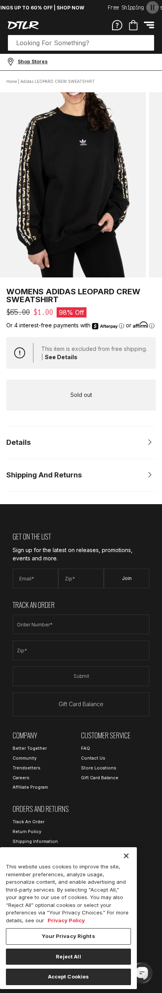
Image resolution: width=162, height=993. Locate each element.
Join (127, 578)
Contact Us (93, 758)
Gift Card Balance (81, 704)
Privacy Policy (66, 920)
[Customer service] (117, 24)
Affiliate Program (30, 787)
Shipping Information (35, 841)
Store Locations (98, 768)
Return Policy (27, 831)
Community (25, 758)
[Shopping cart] (133, 25)
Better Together (30, 748)
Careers (21, 777)
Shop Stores (33, 61)
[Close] (126, 856)
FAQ (85, 748)
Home (11, 81)
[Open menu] (149, 25)
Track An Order (28, 821)
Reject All (68, 956)
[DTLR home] (23, 25)
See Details (61, 357)
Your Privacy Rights (68, 936)
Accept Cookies (68, 976)
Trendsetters (26, 768)
